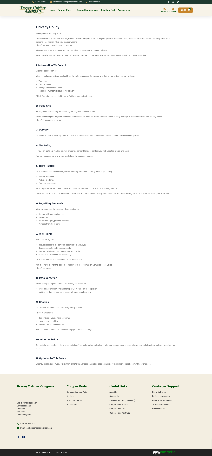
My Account (173, 11)
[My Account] (173, 9)
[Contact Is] (164, 9)
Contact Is (164, 11)
